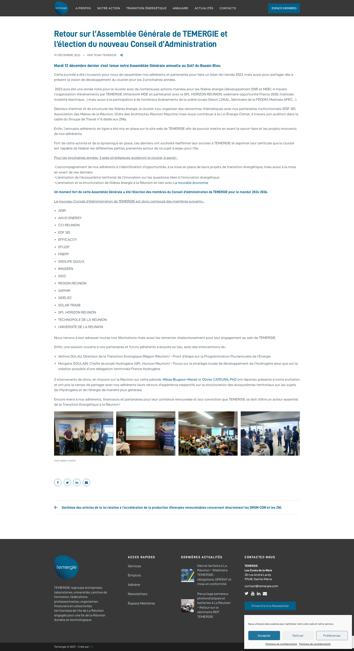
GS (92, 646)
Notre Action (108, 8)
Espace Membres (141, 603)
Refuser (298, 635)
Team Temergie (105, 55)
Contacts (228, 8)
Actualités (204, 8)
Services (134, 566)
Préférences (331, 635)
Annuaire (180, 8)
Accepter (264, 635)
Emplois (134, 575)
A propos (83, 8)
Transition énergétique (146, 8)
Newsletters (138, 594)
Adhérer (134, 584)
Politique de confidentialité (281, 644)
